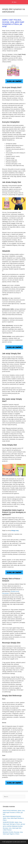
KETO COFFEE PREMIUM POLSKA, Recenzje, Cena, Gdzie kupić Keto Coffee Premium (13, 828)
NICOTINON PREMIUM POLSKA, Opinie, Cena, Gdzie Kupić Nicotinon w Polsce (13, 818)
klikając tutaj (15, 530)
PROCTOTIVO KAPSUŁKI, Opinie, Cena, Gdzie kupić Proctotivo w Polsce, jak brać (14, 812)
